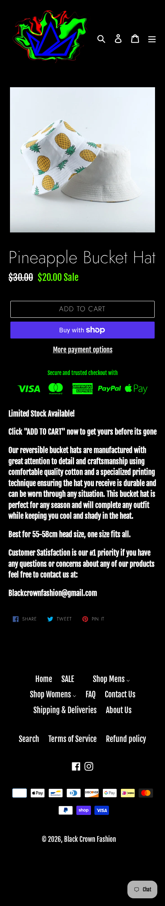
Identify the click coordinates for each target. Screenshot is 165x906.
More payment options (82, 349)
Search (29, 739)
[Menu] (152, 38)
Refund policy (126, 739)
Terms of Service (72, 739)
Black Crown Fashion (90, 839)
